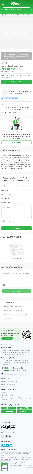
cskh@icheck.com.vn (10, 374)
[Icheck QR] (24, 408)
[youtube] (9, 436)
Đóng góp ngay (16, 142)
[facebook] (2, 436)
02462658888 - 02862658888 (13, 104)
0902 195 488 (8, 368)
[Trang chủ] (16, 4)
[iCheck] (8, 408)
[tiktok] (6, 436)
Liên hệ (3, 392)
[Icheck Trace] (8, 411)
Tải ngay (7, 338)
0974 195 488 (8, 370)
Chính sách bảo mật (7, 395)
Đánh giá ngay (5, 77)
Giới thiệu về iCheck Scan (9, 382)
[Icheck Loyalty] (24, 411)
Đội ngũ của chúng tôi (8, 384)
